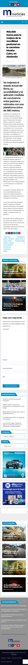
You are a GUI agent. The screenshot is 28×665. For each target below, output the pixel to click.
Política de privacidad (16, 658)
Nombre (5, 360)
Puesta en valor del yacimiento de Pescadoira (12, 536)
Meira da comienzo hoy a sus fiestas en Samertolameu (14, 289)
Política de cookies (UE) (6, 661)
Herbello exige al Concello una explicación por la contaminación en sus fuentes (13, 406)
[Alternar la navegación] (25, 22)
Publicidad (3, 658)
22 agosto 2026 (9, 538)
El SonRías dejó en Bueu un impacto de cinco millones (13, 587)
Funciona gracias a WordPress (9, 652)
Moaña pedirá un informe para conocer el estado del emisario (13, 273)
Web (4, 377)
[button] (22, 22)
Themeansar (14, 654)
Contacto (9, 658)
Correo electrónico (8, 368)
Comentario (6, 329)
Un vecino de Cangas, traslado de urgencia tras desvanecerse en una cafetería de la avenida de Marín (12, 424)
